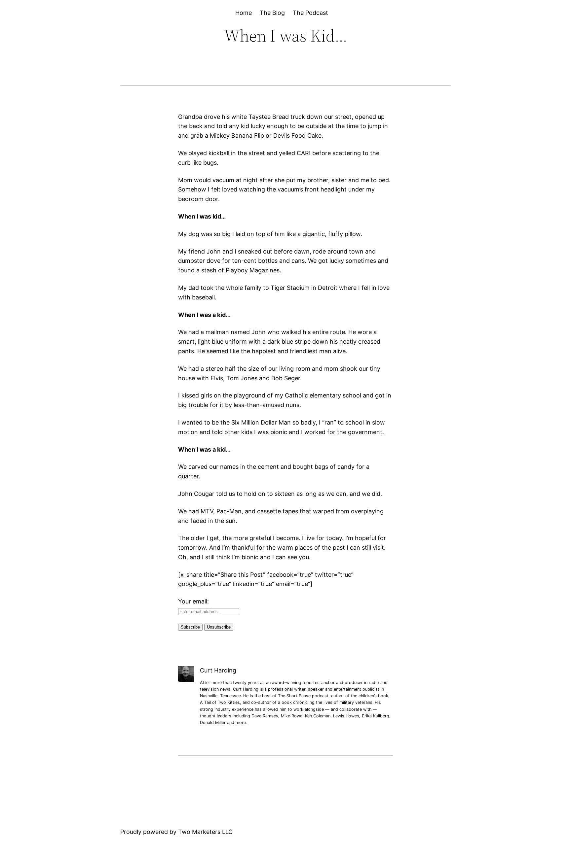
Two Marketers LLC (205, 831)
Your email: (193, 601)
